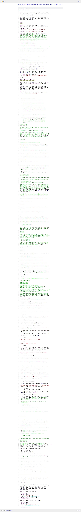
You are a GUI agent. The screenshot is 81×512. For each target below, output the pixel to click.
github (28, 4)
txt (77, 510)
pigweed (19, 4)
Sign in (79, 1)
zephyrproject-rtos (34, 4)
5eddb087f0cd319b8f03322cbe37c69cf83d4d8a (52, 4)
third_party (24, 4)
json (79, 510)
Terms (11, 510)
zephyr (40, 4)
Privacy (8, 510)
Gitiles (6, 510)
